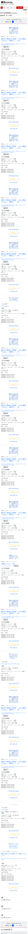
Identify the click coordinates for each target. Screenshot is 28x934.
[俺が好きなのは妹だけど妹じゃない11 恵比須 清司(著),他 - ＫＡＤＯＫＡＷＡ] (13, 849)
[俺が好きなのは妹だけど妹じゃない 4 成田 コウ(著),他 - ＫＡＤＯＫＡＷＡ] (13, 899)
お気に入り (14, 71)
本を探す (20, 7)
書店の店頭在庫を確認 (14, 68)
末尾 (20, 21)
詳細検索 (25, 9)
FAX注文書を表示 (14, 75)
